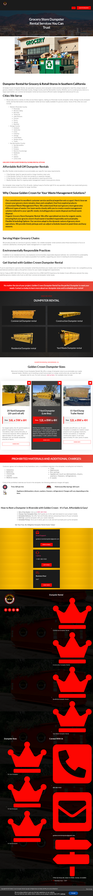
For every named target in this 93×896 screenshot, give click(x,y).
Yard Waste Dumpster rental (69, 348)
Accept (73, 893)
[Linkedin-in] (13, 610)
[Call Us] (37, 552)
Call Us (38, 556)
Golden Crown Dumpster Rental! (29, 371)
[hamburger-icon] (74, 8)
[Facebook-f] (5, 610)
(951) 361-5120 (42, 512)
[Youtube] (17, 610)
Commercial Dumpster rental (24, 321)
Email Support (41, 535)
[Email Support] (37, 532)
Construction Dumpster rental (69, 321)
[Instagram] (9, 610)
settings (63, 894)
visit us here (50, 375)
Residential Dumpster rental (23, 348)
